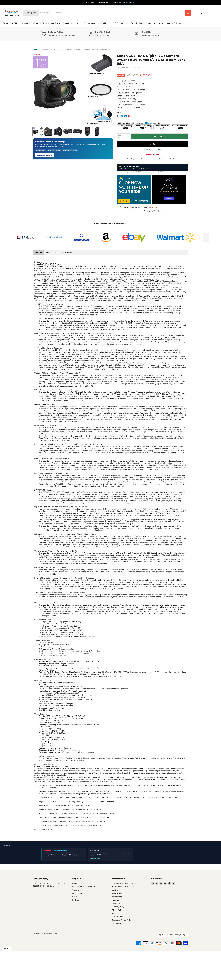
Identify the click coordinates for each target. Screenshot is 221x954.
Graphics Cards (137, 23)
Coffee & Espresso (155, 23)
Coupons (75, 890)
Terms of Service (118, 917)
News (74, 896)
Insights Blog (77, 893)
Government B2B (10, 23)
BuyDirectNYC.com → (126, 2)
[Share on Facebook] (118, 116)
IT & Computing (119, 23)
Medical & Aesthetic (175, 23)
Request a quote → (44, 155)
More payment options (152, 149)
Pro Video (104, 23)
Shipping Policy (118, 913)
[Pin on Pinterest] (129, 116)
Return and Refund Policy (121, 920)
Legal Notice (116, 923)
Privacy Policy (117, 910)
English (160, 935)
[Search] (188, 13)
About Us (115, 900)
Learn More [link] (157, 123)
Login (206, 13)
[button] (152, 211)
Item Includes (51, 252)
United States (177, 935)
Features (38, 252)
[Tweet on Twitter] (121, 116)
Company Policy (118, 907)
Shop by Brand (117, 893)
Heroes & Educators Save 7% (46, 23)
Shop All (26, 23)
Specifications (66, 252)
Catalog (115, 890)
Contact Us (116, 903)
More (189, 23)
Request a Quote (152, 154)
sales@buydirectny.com (151, 35)
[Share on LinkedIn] (125, 116)
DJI (77, 23)
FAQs (74, 883)
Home (35, 50)
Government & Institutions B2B (124, 883)
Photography (89, 23)
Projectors (67, 23)
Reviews (75, 900)
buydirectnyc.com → (96, 858)
